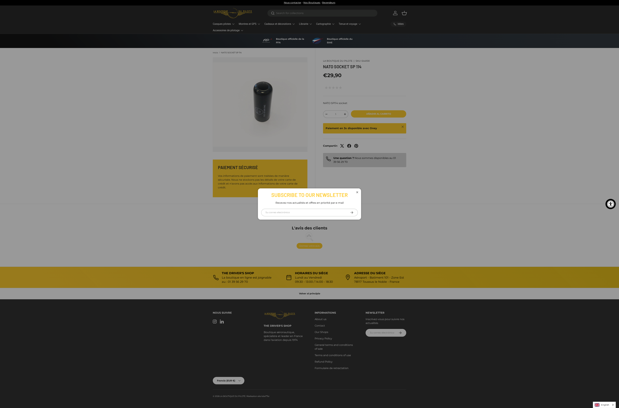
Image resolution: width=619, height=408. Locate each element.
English (605, 404)
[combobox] (604, 405)
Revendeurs (328, 2)
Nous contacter (292, 2)
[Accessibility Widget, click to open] (610, 204)
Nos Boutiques (312, 2)
